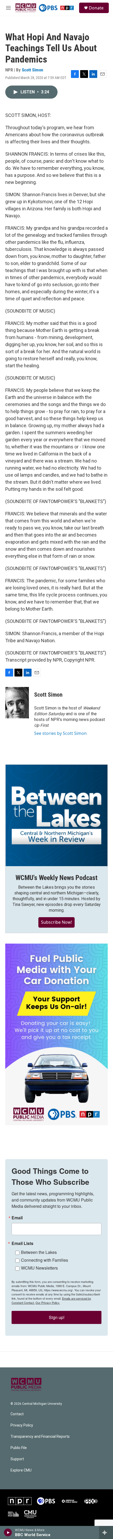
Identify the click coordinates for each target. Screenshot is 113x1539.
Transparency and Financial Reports (40, 1437)
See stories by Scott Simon (60, 733)
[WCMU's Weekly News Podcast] (56, 815)
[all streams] (106, 1532)
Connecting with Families (44, 1260)
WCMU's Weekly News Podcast (56, 878)
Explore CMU (21, 1470)
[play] (8, 1532)
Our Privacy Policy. (47, 1302)
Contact (17, 1414)
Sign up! (56, 1317)
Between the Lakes (39, 1252)
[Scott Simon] (17, 702)
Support (17, 1459)
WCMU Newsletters (39, 1268)
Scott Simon (32, 69)
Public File (19, 1448)
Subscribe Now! (56, 922)
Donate (96, 7)
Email (17, 1218)
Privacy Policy (22, 1425)
